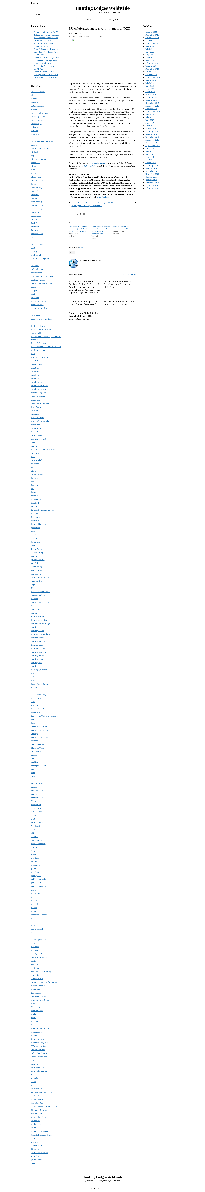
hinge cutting (37, 581)
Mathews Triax (37, 747)
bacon (33, 137)
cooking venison (38, 280)
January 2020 (151, 100)
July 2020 (149, 83)
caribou (34, 248)
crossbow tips (37, 311)
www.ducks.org (98, 163)
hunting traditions (39, 666)
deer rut (34, 410)
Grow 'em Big (36, 566)
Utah (33, 1060)
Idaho (33, 673)
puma (33, 890)
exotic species (37, 474)
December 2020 (152, 69)
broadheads (36, 216)
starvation (35, 975)
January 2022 (151, 32)
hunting (34, 627)
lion (32, 719)
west (33, 1085)
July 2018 (149, 151)
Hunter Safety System (40, 620)
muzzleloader (37, 797)
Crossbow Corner (38, 301)
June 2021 (149, 52)
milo (33, 772)
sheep (33, 936)
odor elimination (38, 843)
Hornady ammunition (40, 591)
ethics (33, 471)
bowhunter (36, 198)
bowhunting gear (38, 205)
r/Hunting (35, 893)
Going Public (36, 549)
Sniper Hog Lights (39, 957)
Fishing (34, 506)
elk (32, 467)
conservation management (42, 276)
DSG (33, 456)
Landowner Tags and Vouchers (44, 716)
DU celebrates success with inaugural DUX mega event (100, 202)
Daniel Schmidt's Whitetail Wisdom (46, 346)
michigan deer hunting (41, 765)
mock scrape (36, 779)
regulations (36, 904)
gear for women (38, 534)
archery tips (36, 123)
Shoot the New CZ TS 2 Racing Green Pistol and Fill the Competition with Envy (46, 74)
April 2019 (150, 125)
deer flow (35, 375)
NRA (33, 829)
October (34, 836)
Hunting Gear (37, 645)
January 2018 (151, 168)
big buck (34, 152)
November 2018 (152, 140)
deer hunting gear (39, 389)
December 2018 (152, 137)
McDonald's (36, 751)
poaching (35, 858)
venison (34, 1064)
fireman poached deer (40, 499)
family (33, 481)
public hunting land (39, 879)
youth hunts (36, 1159)
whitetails (35, 1120)
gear (33, 531)
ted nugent (36, 992)
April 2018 (150, 159)
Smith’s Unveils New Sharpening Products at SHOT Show (44, 66)
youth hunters (37, 1156)
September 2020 (152, 77)
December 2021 (152, 34)
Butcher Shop (37, 233)
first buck (35, 502)
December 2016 (152, 182)
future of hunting (38, 524)
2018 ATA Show (38, 91)
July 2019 (149, 117)
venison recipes (37, 1067)
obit (33, 833)
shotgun (34, 943)
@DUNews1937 (88, 166)
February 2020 (151, 97)
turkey (34, 1035)
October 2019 (151, 108)
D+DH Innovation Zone (41, 329)
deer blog (35, 368)
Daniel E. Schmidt (38, 343)
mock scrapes (37, 783)
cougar (34, 290)
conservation (36, 272)
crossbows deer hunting (41, 319)
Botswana (35, 184)
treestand (35, 1021)
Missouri (34, 776)
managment (36, 740)
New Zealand (36, 811)
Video (33, 1074)
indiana (34, 676)
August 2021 (150, 46)
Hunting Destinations (40, 634)
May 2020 (149, 88)
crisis (33, 294)
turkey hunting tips (39, 1042)
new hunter (36, 804)
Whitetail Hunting (39, 1110)
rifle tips (34, 921)
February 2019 (151, 131)
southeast (35, 968)
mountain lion (37, 790)
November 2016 (152, 185)
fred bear (35, 520)
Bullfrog (34, 230)
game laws (35, 527)
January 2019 (151, 134)
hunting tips (36, 662)
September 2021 (152, 43)
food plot (35, 513)
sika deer (35, 946)
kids (32, 691)
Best (71, 252)
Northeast (35, 826)
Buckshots (35, 226)
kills (33, 701)
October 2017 (151, 177)
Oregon (34, 850)
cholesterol (36, 255)
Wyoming (35, 1149)
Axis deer (35, 134)
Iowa (33, 680)
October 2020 (151, 74)
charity (34, 251)
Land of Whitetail (38, 708)
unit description (38, 1049)
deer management (39, 396)
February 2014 (151, 188)
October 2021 (151, 40)
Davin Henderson (38, 350)
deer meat (35, 400)
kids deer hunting (38, 694)
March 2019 (150, 128)
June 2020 (149, 86)
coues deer (35, 287)
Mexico (34, 758)
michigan (35, 762)
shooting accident (39, 939)
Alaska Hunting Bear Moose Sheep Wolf (103, 20)
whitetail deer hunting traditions (45, 1106)
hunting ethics (37, 637)
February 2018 (151, 165)
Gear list (34, 538)
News (33, 815)
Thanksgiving (37, 1007)
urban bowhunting (39, 1056)
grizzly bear (36, 563)
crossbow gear (37, 304)
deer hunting (36, 382)
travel (33, 1017)
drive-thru (35, 453)
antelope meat (37, 106)
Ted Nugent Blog (38, 996)
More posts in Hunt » (129, 274)
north (33, 819)
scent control (37, 929)
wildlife (34, 1127)
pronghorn (36, 875)
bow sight (35, 191)
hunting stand (37, 659)
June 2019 (149, 120)
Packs (33, 854)
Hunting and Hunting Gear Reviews (87, 205)
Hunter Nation (37, 616)
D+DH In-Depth (38, 326)
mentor (34, 755)
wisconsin (35, 1142)
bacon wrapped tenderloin (42, 141)
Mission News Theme (95, 1189)
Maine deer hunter (39, 726)
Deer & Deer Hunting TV (42, 357)
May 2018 (149, 157)
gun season (36, 574)
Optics (34, 847)
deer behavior (37, 360)
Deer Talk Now (37, 417)
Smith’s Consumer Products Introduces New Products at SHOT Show (46, 52)
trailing (34, 1014)
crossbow (35, 297)
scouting (35, 932)
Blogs (33, 173)
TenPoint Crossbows (40, 1000)
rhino (33, 911)
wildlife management (40, 1131)
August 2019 (150, 114)
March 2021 (150, 60)
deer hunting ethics (39, 385)
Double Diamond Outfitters (43, 449)
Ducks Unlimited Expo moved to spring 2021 (121, 227)
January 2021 (151, 66)
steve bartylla (37, 978)
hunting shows (37, 655)
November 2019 (152, 106)
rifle (33, 918)
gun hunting (36, 570)
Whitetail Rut (37, 1113)
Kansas (34, 687)
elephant (35, 463)
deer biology (36, 364)
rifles (33, 925)
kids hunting (36, 698)
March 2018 (150, 162)
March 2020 (150, 94)
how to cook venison (40, 602)
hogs (33, 584)
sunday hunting (37, 985)
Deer (33, 353)
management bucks (39, 737)
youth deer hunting (39, 1152)
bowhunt (35, 194)
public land (36, 882)
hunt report (36, 609)
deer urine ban (37, 428)
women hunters (38, 1145)
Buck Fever (35, 223)
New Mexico (36, 808)
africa (33, 95)
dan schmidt (36, 333)
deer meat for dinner (40, 403)
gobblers (35, 545)
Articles (34, 130)
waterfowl (35, 1078)
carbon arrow (37, 244)
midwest (34, 769)
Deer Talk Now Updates (41, 421)
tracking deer (37, 1010)
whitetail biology (38, 1099)
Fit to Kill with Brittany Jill (42, 510)
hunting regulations (39, 652)
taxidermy (35, 989)
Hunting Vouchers (39, 669)
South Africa (36, 964)
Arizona (34, 127)
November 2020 (152, 71)
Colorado (35, 265)
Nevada (34, 801)
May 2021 (149, 54)
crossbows (35, 315)
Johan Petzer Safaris (40, 684)
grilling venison (37, 559)
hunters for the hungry (41, 623)
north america (37, 822)
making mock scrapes (40, 730)
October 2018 (151, 142)
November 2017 (152, 174)
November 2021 (152, 37)
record (34, 900)
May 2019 (149, 123)
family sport (36, 485)
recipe (33, 897)
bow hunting (36, 187)
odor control (36, 840)
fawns (33, 492)
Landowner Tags (38, 712)
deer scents (36, 414)
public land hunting (39, 886)
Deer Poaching (37, 407)
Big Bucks (35, 155)
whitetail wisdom (38, 1117)
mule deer (35, 794)
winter (34, 1138)
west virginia (36, 1088)
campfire (35, 240)
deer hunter (36, 378)
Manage (34, 733)
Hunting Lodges (38, 648)
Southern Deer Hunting (41, 971)
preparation (36, 865)
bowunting (35, 212)
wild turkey (36, 1124)
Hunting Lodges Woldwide (102, 8)
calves (33, 237)
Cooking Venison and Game (42, 283)
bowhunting (36, 201)
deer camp (35, 371)
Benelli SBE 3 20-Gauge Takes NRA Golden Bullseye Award (83, 303)
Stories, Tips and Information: (44, 982)
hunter (34, 613)
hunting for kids (38, 641)
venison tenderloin (39, 1071)
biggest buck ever (38, 159)
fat (32, 488)
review (34, 907)
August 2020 (150, 80)
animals (34, 102)
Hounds (34, 598)
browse (34, 219)
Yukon (34, 1163)
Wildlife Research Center (41, 1135)
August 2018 (150, 148)
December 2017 (152, 171)
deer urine (35, 424)
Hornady (35, 588)
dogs (33, 442)
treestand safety (38, 1024)
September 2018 (152, 145)
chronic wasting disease (41, 258)
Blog (33, 169)
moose (34, 787)
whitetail (35, 1095)
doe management (38, 439)
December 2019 (152, 103)
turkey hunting (37, 1039)
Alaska (34, 98)
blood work (36, 177)
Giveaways (35, 542)
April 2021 (150, 57)
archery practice (38, 116)
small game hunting (39, 953)
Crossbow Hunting (39, 308)
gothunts (35, 556)
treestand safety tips (40, 1028)
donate (34, 446)
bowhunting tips (38, 208)
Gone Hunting (37, 552)
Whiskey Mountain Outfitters (43, 1092)
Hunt (33, 605)
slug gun (34, 950)
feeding (34, 495)
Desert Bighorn (37, 431)
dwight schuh (36, 460)
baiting (34, 145)
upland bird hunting (39, 1053)
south (33, 961)
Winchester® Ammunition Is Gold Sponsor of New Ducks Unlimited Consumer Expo (100, 230)
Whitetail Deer (37, 1103)
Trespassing (36, 1032)
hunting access (37, 630)
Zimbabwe (35, 1166)
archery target (37, 120)
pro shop (35, 872)
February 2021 (151, 63)
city (32, 262)
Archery (34, 109)
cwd (33, 322)
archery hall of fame (39, 113)
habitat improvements (40, 577)
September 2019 (152, 111)
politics (34, 861)
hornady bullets (38, 595)
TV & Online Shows (39, 1046)
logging (34, 723)
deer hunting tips (38, 392)
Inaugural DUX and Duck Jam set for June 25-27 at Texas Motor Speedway (78, 228)
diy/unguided (36, 435)
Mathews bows (37, 744)
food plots (35, 517)
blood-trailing (37, 180)
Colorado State (37, 269)
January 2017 (151, 179)
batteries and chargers (40, 148)
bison (33, 166)
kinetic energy (37, 705)
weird (33, 1081)
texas (33, 1003)
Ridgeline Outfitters (39, 914)
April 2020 (150, 91)
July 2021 (149, 49)
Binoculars (35, 162)
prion (33, 868)
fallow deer (36, 478)
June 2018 (149, 154)
